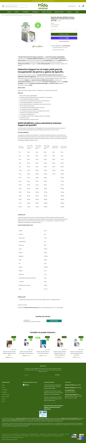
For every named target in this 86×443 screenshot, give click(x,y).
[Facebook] (23, 385)
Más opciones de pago (64, 41)
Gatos (17, 12)
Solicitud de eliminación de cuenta (16, 437)
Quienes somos (37, 435)
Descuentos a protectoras (52, 434)
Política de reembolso (25, 435)
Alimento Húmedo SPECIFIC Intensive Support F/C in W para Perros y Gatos (18, 15)
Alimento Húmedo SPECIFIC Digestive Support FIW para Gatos (9, 353)
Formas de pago (61, 434)
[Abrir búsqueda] (3, 6)
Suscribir (57, 375)
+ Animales (25, 12)
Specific (52, 23)
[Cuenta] (79, 6)
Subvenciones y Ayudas (58, 435)
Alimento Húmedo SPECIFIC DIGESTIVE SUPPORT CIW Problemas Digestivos (60, 353)
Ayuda (8, 434)
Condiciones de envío (24, 434)
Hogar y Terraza (46, 12)
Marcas (69, 12)
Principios (32, 435)
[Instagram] (26, 385)
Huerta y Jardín (59, 12)
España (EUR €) (71, 6)
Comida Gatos (55, 26)
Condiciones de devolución (34, 434)
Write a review (54, 321)
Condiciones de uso (43, 434)
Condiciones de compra (14, 434)
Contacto (67, 434)
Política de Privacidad (17, 435)
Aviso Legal (4, 434)
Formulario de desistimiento (7, 435)
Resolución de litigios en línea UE (47, 435)
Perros (9, 12)
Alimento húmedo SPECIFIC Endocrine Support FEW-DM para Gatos (76, 353)
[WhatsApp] (28, 385)
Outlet (77, 12)
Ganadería (35, 12)
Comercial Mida (14, 439)
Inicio (3, 15)
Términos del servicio (6, 437)
